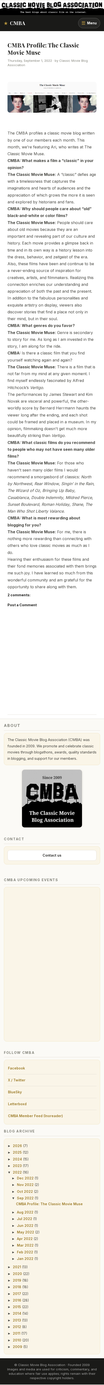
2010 (17, 1340)
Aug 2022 (25, 1212)
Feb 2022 (25, 1252)
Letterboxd (17, 1104)
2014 (17, 1313)
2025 (18, 1152)
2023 (18, 1166)
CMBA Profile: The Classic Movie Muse (43, 48)
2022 (18, 1172)
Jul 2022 (25, 1219)
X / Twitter (16, 1080)
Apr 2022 (25, 1239)
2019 (17, 1280)
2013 (17, 1320)
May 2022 (26, 1232)
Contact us (52, 855)
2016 (17, 1300)
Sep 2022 (26, 1198)
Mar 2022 (26, 1245)
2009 (18, 1347)
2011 (17, 1333)
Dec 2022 (26, 1178)
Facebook (16, 1068)
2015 (17, 1307)
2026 (18, 1146)
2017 (17, 1294)
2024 (18, 1159)
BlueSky (15, 1092)
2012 (17, 1327)
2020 (18, 1274)
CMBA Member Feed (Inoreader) (35, 1116)
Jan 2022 (25, 1259)
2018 (17, 1287)
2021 (17, 1267)
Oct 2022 (25, 1191)
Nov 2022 (26, 1185)
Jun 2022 (25, 1225)
